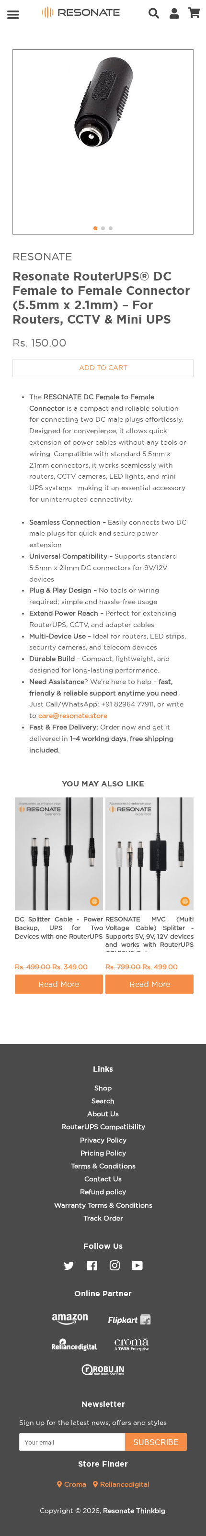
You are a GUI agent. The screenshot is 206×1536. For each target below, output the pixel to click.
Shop (103, 1088)
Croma (75, 1484)
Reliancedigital (123, 1484)
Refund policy (103, 1192)
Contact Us (103, 1179)
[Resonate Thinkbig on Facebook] (91, 1267)
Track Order (103, 1218)
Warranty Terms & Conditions (103, 1205)
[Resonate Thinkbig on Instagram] (114, 1267)
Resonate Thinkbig (134, 1510)
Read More (58, 984)
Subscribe (156, 1442)
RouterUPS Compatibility (103, 1127)
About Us (103, 1114)
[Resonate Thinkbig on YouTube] (137, 1267)
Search (103, 1101)
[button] (95, 228)
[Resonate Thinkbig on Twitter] (69, 1267)
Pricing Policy (103, 1153)
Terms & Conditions (103, 1166)
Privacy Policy (103, 1140)
